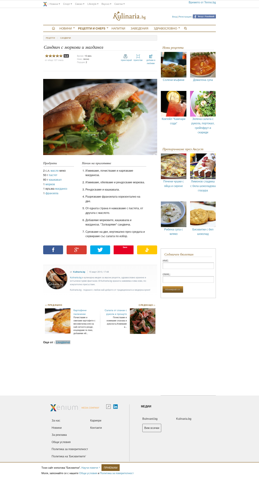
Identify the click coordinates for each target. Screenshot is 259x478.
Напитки (118, 28)
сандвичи (65, 37)
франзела (51, 193)
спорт (66, 3)
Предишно (53, 305)
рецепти (50, 37)
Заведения (139, 28)
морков (50, 184)
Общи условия (88, 473)
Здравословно (165, 28)
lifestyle (92, 3)
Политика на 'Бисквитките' (69, 456)
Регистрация (185, 16)
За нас (56, 420)
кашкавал (55, 179)
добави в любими (150, 61)
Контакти (96, 427)
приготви (138, 59)
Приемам (111, 467)
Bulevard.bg (150, 418)
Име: (166, 260)
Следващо (147, 305)
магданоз (61, 188)
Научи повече (89, 467)
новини (54, 3)
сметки (118, 3)
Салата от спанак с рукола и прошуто (116, 312)
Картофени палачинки (80, 312)
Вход (174, 16)
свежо (78, 3)
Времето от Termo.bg (202, 2)
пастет (53, 175)
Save (125, 247)
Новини (65, 28)
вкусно (105, 3)
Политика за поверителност (117, 473)
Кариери (95, 420)
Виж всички (151, 427)
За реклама (59, 434)
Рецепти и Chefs (91, 28)
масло (55, 170)
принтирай (125, 59)
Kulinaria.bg (79, 271)
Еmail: (167, 274)
